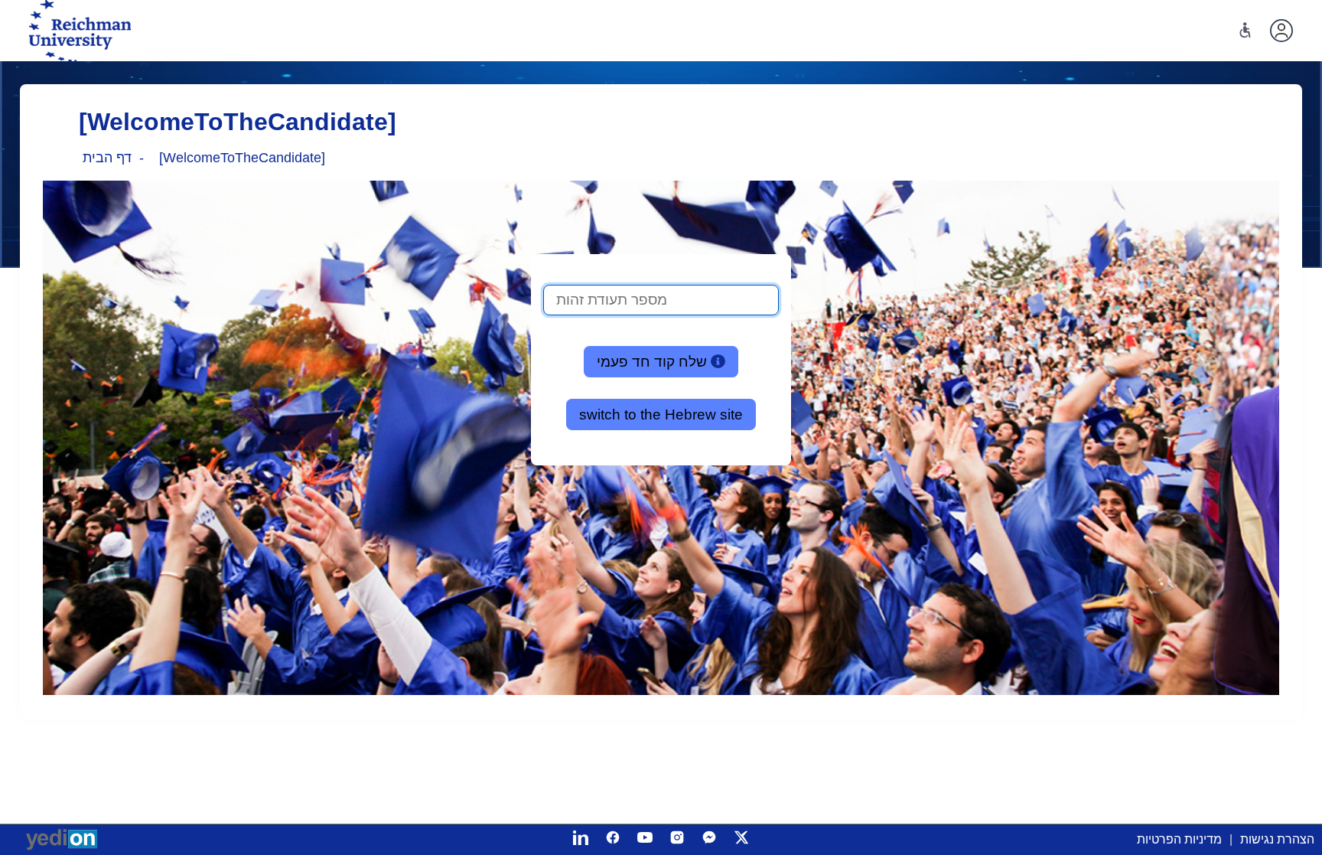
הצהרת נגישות (1277, 839)
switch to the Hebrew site (661, 414)
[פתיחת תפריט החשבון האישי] (1281, 30)
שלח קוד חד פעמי (654, 362)
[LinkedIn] (580, 837)
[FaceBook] (612, 837)
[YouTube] (645, 837)
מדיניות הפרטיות (1179, 839)
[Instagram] (677, 837)
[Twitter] (741, 837)
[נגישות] (1245, 30)
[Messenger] (709, 837)
